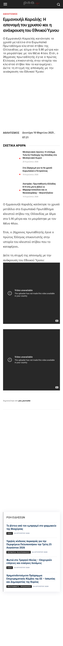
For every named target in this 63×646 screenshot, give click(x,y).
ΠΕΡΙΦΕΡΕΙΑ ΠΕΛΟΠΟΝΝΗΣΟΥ (18, 552)
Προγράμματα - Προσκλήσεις (19, 586)
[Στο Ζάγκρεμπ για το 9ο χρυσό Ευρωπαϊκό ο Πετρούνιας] (11, 172)
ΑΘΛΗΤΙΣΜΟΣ (10, 13)
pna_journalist (24, 400)
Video (9, 533)
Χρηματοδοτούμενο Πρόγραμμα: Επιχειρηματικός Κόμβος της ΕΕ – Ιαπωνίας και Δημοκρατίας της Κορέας (30, 578)
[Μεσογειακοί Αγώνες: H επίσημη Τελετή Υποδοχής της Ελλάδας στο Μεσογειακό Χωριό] (11, 156)
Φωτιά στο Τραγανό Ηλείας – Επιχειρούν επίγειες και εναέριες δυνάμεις (29, 562)
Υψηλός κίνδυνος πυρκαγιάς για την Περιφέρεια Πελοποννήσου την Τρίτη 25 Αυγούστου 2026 (29, 544)
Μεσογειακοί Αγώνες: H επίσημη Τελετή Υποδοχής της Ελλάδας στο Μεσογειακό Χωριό (40, 155)
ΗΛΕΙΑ (9, 568)
